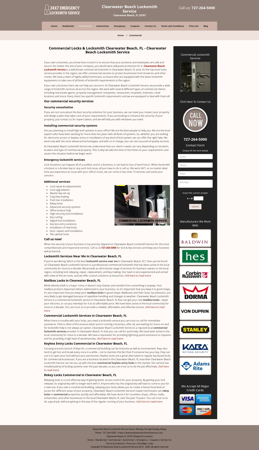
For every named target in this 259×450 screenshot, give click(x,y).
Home (54, 26)
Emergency (119, 26)
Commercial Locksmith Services (195, 56)
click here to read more (138, 275)
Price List (193, 26)
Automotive (102, 26)
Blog (206, 26)
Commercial (85, 26)
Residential (68, 26)
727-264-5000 (203, 7)
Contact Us (150, 26)
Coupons (135, 26)
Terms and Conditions (172, 26)
